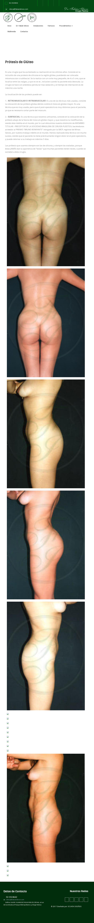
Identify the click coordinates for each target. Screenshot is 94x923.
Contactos (24, 31)
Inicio (9, 26)
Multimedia (11, 31)
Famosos (51, 26)
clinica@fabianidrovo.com (18, 9)
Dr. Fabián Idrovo (22, 26)
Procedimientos (65, 26)
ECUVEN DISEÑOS (75, 906)
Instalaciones (38, 26)
